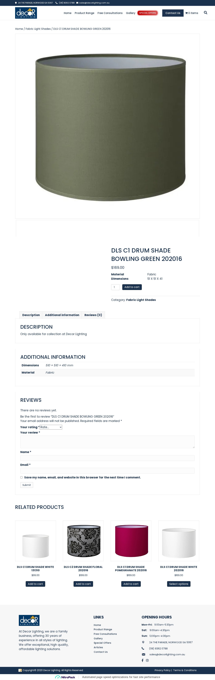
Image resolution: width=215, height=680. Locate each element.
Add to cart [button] (35, 584)
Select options (178, 584)
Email (25, 465)
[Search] (205, 12)
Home (67, 13)
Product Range (84, 13)
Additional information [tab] (62, 315)
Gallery (130, 13)
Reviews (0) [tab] (93, 315)
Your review (30, 433)
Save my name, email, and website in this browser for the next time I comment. (82, 477)
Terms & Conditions (185, 670)
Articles (98, 647)
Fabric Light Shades (38, 29)
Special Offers (147, 12)
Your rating (30, 427)
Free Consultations (110, 13)
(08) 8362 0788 (67, 2)
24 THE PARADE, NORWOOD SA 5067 (35, 2)
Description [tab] (31, 315)
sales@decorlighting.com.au (94, 2)
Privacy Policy (162, 670)
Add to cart (132, 287)
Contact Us (172, 13)
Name (25, 452)
